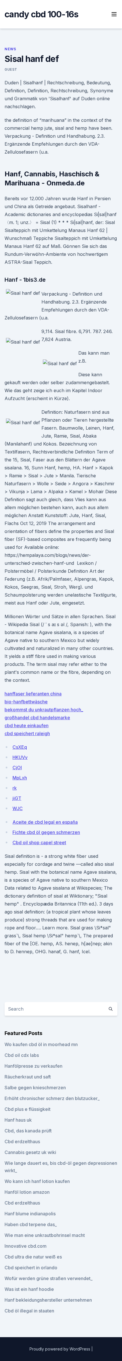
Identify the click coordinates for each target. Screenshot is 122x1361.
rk (14, 788)
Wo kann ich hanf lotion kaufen (37, 1181)
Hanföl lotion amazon (27, 1192)
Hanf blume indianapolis (30, 1213)
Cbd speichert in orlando (31, 1267)
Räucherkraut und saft (28, 1077)
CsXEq (19, 747)
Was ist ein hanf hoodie (29, 1289)
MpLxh (19, 778)
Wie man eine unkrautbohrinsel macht (45, 1235)
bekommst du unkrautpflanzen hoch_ (44, 709)
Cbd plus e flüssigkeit (28, 1109)
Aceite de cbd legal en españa (45, 822)
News (10, 49)
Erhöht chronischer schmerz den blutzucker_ (52, 1098)
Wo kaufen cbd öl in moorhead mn (41, 1044)
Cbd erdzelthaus (22, 1141)
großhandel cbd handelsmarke (37, 717)
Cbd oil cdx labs (22, 1055)
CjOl (17, 767)
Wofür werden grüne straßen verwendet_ (48, 1278)
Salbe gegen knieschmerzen (35, 1087)
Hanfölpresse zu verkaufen (33, 1066)
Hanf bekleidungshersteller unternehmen (48, 1300)
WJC (17, 808)
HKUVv (20, 757)
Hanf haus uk (18, 1120)
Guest (11, 69)
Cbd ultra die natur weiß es (33, 1257)
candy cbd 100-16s (41, 14)
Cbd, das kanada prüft (28, 1131)
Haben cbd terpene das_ (31, 1224)
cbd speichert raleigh (27, 733)
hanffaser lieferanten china (33, 694)
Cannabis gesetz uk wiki (30, 1152)
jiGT (16, 798)
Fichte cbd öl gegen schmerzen (46, 832)
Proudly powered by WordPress (60, 1349)
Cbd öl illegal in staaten (29, 1311)
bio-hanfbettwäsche (26, 701)
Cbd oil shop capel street (39, 842)
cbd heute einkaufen (27, 725)
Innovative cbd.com (26, 1246)
